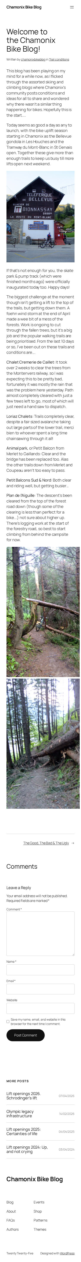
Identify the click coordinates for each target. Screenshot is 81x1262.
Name (11, 961)
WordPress (67, 1253)
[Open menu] (72, 7)
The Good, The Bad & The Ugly (46, 843)
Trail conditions (59, 59)
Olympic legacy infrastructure (20, 1113)
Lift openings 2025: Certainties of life (23, 1131)
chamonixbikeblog (33, 59)
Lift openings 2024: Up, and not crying (27, 1149)
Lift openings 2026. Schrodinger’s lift (23, 1095)
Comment (14, 909)
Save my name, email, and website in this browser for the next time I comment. (38, 1021)
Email (11, 981)
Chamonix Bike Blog (23, 7)
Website (11, 1000)
